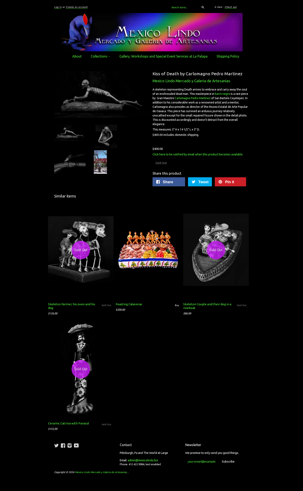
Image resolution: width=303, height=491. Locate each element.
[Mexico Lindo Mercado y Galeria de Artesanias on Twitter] (56, 445)
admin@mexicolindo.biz (143, 460)
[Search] (203, 7)
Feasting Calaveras (129, 304)
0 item (218, 7)
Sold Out (106, 305)
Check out (231, 7)
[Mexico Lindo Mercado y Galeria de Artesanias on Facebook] (63, 445)
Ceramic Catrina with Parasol (68, 423)
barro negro (222, 93)
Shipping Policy (228, 56)
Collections (99, 56)
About (77, 56)
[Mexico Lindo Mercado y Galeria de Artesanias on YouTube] (76, 445)
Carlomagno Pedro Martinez (193, 98)
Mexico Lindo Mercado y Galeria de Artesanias (191, 81)
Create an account (77, 7)
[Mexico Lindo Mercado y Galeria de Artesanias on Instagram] (69, 445)
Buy (177, 305)
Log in (58, 7)
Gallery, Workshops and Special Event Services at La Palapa (163, 56)
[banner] (151, 32)
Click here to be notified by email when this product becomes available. (198, 154)
